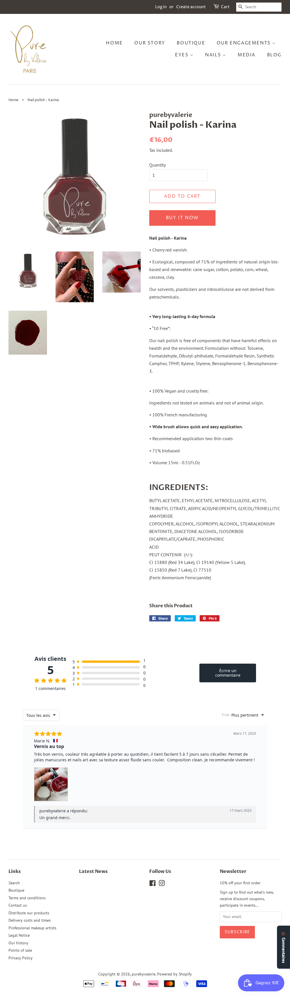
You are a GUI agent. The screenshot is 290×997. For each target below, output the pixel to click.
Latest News (93, 871)
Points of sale (20, 950)
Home (114, 43)
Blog (274, 55)
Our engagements (244, 43)
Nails (214, 55)
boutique (191, 43)
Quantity (157, 165)
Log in (161, 7)
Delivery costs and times (29, 920)
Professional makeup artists (32, 927)
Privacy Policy (20, 957)
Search (14, 882)
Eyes (182, 55)
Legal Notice (19, 935)
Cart (225, 7)
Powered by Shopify (174, 974)
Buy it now (182, 218)
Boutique (16, 890)
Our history (18, 942)
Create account (191, 7)
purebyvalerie (143, 974)
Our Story (149, 43)
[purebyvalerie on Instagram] (162, 884)
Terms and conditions (27, 897)
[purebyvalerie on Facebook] (152, 884)
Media (246, 55)
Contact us (17, 905)
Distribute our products (28, 912)
